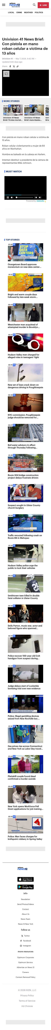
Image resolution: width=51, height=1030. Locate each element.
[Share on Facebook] (10, 66)
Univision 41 (7, 59)
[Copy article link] (17, 66)
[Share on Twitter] (14, 66)
